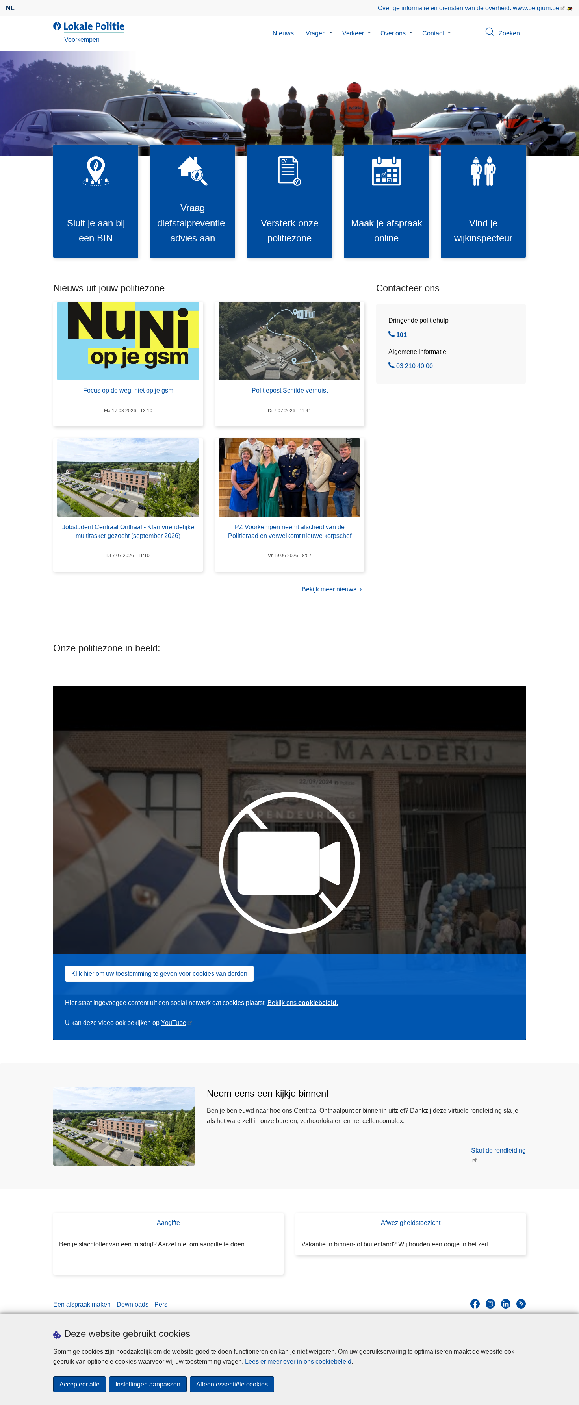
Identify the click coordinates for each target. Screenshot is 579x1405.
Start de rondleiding (498, 1150)
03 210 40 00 (414, 367)
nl (10, 8)
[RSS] (521, 1304)
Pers (160, 1304)
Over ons (393, 33)
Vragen (316, 33)
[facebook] (475, 1304)
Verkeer (353, 33)
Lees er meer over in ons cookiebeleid (298, 1361)
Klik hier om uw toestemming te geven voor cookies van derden (159, 973)
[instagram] (490, 1304)
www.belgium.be (536, 8)
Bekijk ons (302, 1002)
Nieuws (283, 33)
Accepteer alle (79, 1384)
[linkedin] (505, 1304)
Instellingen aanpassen (147, 1384)
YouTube (173, 1022)
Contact (433, 33)
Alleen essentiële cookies (232, 1384)
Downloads (132, 1304)
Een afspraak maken (82, 1304)
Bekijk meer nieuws (329, 589)
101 (401, 336)
